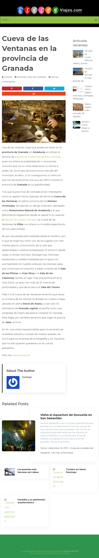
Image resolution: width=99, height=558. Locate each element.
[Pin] (12, 88)
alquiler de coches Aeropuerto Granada (37, 156)
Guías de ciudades (36, 77)
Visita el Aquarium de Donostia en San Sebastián (66, 416)
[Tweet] (54, 88)
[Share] (33, 88)
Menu (5, 20)
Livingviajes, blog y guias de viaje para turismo (41, 551)
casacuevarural (21, 355)
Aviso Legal (35, 553)
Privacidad (46, 553)
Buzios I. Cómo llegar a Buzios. (86, 126)
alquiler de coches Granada (20, 219)
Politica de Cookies (60, 553)
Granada (21, 77)
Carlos (43, 448)
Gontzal (8, 77)
